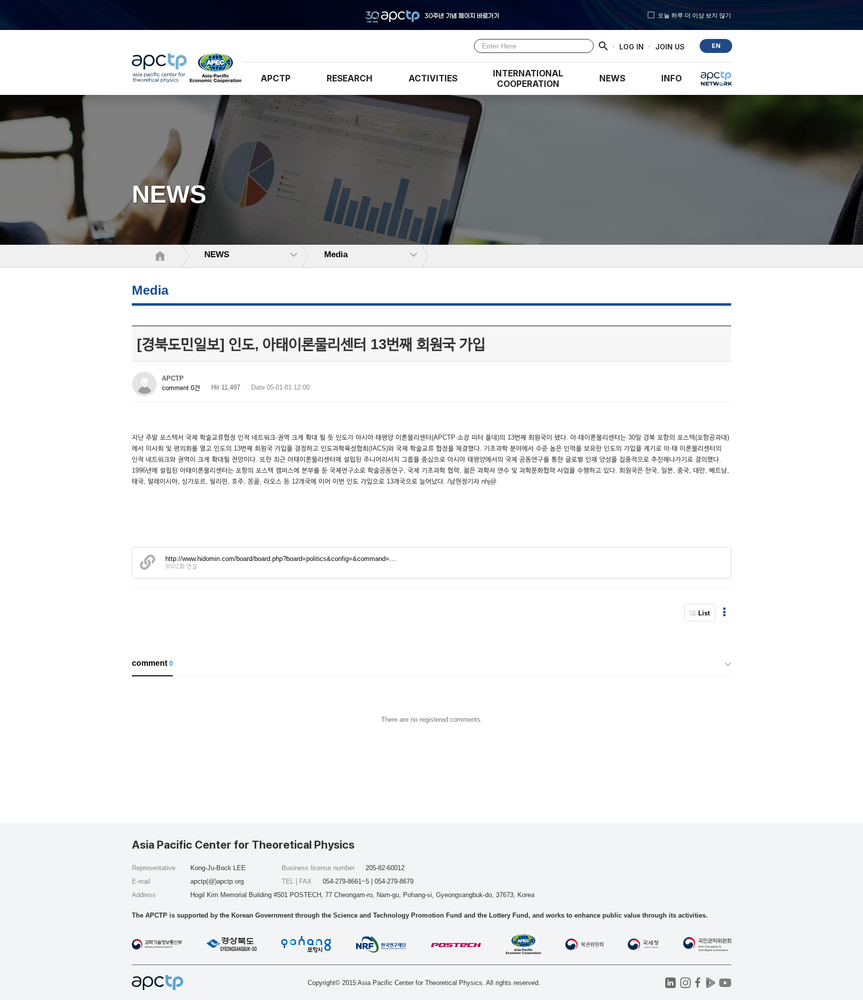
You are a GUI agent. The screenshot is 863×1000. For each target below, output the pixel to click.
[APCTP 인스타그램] (685, 983)
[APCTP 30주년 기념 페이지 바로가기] (431, 15)
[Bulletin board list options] (724, 612)
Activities (433, 78)
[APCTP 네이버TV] (710, 983)
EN (716, 45)
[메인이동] (159, 70)
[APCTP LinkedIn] (670, 983)
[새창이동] (216, 70)
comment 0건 (181, 388)
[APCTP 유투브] (725, 983)
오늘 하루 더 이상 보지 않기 (694, 14)
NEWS (612, 78)
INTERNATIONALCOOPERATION (528, 78)
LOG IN (631, 46)
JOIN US (670, 46)
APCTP (276, 78)
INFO (671, 78)
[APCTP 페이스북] (698, 983)
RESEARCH (350, 78)
